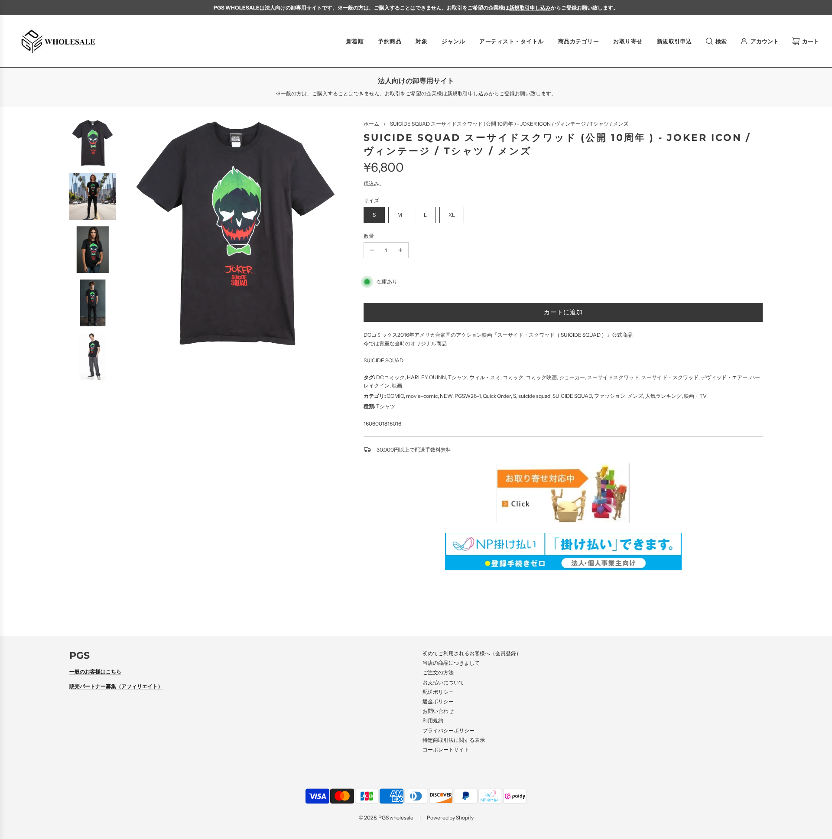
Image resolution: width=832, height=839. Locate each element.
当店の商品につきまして (451, 663)
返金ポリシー (438, 701)
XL (451, 214)
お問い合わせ (438, 711)
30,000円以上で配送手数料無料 (414, 449)
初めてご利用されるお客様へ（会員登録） (471, 653)
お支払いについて (443, 682)
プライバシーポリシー (448, 730)
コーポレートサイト (445, 749)
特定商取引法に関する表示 (453, 740)
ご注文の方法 (438, 672)
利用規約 (432, 720)
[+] (400, 250)
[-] (372, 250)
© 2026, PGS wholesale (386, 817)
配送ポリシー (438, 692)
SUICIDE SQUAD (383, 360)
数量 (369, 236)
